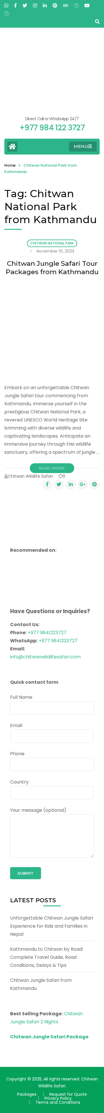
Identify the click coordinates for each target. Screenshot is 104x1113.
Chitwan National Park (52, 243)
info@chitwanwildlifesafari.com (45, 657)
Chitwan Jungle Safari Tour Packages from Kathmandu (52, 267)
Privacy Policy (58, 1098)
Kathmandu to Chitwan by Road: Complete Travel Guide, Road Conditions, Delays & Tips (46, 957)
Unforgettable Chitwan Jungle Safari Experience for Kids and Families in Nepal (51, 926)
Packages (26, 1094)
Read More (52, 468)
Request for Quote (68, 1094)
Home (10, 165)
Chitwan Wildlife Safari (30, 476)
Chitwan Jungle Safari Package (49, 1036)
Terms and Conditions (58, 1102)
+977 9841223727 (47, 632)
